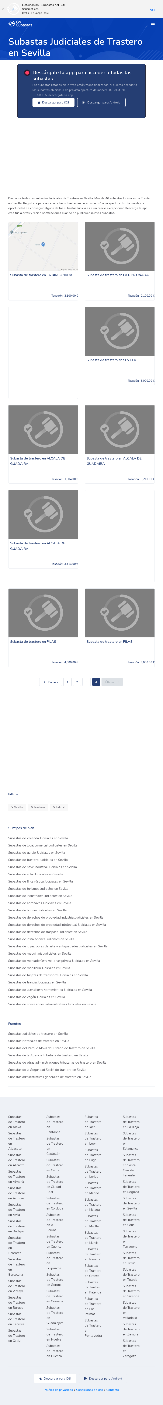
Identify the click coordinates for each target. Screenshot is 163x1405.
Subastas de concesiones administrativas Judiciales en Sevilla (52, 1004)
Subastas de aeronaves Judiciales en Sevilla (39, 903)
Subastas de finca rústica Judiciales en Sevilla (40, 881)
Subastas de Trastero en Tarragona (131, 1239)
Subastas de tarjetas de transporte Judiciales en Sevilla (48, 975)
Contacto (112, 1390)
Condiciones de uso (89, 1390)
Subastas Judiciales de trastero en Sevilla (38, 1034)
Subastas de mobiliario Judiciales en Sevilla (39, 968)
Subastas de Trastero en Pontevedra (93, 1328)
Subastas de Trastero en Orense (93, 1271)
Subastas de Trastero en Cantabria (54, 1124)
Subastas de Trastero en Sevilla (131, 1203)
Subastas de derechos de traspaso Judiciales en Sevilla (47, 932)
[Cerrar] (3, 9)
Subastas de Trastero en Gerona (54, 1279)
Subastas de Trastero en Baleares (16, 1245)
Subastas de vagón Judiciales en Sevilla (36, 997)
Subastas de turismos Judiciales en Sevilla (38, 889)
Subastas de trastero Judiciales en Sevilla (38, 860)
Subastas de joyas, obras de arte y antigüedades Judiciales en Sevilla (58, 946)
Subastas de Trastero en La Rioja (131, 1122)
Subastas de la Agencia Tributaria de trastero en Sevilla (48, 1055)
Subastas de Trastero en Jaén (93, 1122)
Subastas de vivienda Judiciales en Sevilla (38, 838)
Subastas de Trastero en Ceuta (54, 1165)
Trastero (39, 807)
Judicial (60, 807)
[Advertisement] (81, 155)
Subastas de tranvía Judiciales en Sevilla (37, 982)
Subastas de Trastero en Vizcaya (16, 1286)
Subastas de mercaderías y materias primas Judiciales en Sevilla (54, 961)
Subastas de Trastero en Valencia (131, 1291)
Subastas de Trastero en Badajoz (16, 1226)
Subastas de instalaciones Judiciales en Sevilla (41, 939)
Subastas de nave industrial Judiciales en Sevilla (42, 867)
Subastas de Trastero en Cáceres (16, 1319)
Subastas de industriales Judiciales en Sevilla (40, 896)
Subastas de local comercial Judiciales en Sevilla (42, 845)
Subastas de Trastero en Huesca (54, 1351)
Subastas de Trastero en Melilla (93, 1221)
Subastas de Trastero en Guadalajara (54, 1315)
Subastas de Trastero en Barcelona (16, 1267)
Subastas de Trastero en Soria (131, 1220)
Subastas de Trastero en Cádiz (16, 1335)
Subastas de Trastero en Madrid (93, 1188)
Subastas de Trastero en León (93, 1138)
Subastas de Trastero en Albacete (16, 1141)
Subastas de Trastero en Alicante (16, 1160)
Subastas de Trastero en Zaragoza (131, 1348)
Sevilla (18, 807)
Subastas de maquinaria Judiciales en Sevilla (40, 953)
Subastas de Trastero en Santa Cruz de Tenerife (131, 1165)
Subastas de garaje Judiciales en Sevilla (36, 853)
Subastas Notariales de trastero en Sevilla (38, 1041)
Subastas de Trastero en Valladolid (131, 1310)
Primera (53, 682)
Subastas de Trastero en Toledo (131, 1274)
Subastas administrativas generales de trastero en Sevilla (49, 1077)
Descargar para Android (103, 102)
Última (109, 682)
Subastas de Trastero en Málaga (93, 1204)
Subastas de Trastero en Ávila (16, 1209)
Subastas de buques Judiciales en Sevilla (37, 910)
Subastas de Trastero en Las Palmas (93, 1306)
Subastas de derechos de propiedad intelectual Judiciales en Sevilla (57, 925)
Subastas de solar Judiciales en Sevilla (35, 874)
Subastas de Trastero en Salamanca (131, 1141)
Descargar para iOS (55, 102)
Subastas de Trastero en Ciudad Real (54, 1184)
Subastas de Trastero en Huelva (54, 1334)
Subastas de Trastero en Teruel (131, 1258)
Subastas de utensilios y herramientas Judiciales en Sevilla (50, 990)
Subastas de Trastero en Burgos (16, 1302)
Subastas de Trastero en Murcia (93, 1237)
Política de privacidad (58, 1390)
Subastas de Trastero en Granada (54, 1296)
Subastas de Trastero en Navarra (93, 1254)
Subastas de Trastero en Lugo (93, 1155)
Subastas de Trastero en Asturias (16, 1193)
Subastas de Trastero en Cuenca (54, 1241)
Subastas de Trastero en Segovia (131, 1187)
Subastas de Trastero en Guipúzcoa (54, 1260)
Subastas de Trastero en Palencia (93, 1287)
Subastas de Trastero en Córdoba (54, 1203)
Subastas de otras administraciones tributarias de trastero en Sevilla (57, 1062)
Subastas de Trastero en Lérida (93, 1171)
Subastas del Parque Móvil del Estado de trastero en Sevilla (52, 1048)
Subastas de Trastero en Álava (16, 1122)
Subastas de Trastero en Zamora (131, 1329)
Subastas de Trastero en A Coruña (54, 1222)
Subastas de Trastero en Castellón (54, 1146)
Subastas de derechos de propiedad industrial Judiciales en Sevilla (56, 917)
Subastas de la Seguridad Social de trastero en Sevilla (47, 1070)
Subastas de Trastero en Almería (16, 1176)
